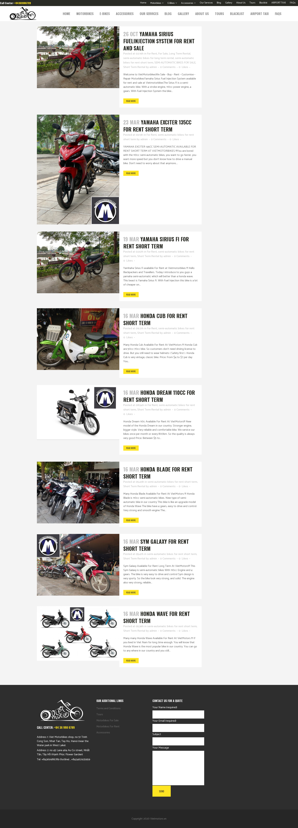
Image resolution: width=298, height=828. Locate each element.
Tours (252, 3)
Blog (219, 3)
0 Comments (168, 67)
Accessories (187, 3)
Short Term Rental (134, 67)
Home (143, 3)
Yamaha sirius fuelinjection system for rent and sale (159, 41)
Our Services (206, 3)
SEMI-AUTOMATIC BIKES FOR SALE (175, 62)
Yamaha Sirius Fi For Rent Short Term (156, 242)
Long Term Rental (179, 53)
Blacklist (263, 3)
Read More (131, 100)
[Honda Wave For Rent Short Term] (78, 633)
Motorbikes (155, 3)
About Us (240, 3)
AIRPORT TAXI (278, 3)
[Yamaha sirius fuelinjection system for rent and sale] (78, 57)
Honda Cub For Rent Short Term (155, 319)
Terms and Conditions (108, 708)
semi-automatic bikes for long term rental (148, 58)
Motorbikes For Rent (108, 726)
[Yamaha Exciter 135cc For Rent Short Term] (78, 169)
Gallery (228, 3)
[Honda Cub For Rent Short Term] (78, 339)
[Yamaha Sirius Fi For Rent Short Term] (78, 262)
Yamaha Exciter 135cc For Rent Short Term (157, 125)
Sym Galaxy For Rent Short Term (156, 545)
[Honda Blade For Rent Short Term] (78, 492)
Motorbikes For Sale (107, 720)
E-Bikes (171, 3)
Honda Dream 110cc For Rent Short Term (159, 396)
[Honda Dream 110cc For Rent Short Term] (78, 412)
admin (153, 67)
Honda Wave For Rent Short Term (156, 617)
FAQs (292, 3)
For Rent (152, 53)
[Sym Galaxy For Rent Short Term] (78, 565)
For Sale (163, 53)
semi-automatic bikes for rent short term (172, 482)
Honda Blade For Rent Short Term (157, 472)
